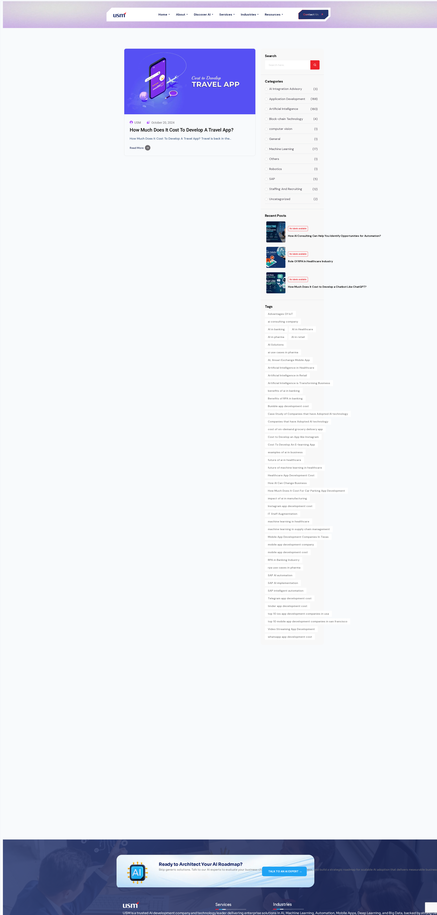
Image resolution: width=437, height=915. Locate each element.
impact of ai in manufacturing (287, 498)
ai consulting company (283, 321)
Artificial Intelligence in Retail (287, 375)
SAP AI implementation (283, 583)
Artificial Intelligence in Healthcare (291, 368)
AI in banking (276, 329)
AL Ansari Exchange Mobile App (289, 360)
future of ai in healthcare (284, 460)
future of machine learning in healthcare (295, 467)
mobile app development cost (288, 552)
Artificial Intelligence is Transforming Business (299, 383)
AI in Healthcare (302, 329)
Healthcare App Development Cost (291, 475)
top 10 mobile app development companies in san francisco (307, 621)
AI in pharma (276, 337)
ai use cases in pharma (283, 352)
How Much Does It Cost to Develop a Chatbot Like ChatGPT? (327, 287)
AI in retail (298, 337)
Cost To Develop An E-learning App (291, 444)
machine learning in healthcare (288, 521)
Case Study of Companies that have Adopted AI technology (308, 414)
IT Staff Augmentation (282, 514)
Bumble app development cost (288, 406)
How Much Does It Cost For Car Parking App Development (306, 491)
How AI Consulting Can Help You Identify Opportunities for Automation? (334, 236)
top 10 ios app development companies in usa (298, 614)
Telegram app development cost (290, 598)
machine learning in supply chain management (299, 529)
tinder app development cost (287, 606)
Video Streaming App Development (291, 629)
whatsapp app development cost (290, 637)
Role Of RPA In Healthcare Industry (310, 261)
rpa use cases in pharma (284, 567)
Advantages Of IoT (280, 314)
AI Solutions (276, 344)
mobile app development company (291, 544)
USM (137, 122)
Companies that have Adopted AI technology (298, 421)
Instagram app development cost (290, 506)
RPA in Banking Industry (283, 560)
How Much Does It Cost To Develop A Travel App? (182, 130)
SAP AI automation (280, 575)
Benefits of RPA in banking (285, 398)
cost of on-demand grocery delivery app (295, 429)
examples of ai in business (285, 452)
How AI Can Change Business (287, 483)
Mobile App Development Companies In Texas (298, 537)
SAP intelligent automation (286, 590)
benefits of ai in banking (284, 391)
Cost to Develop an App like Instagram (293, 437)
